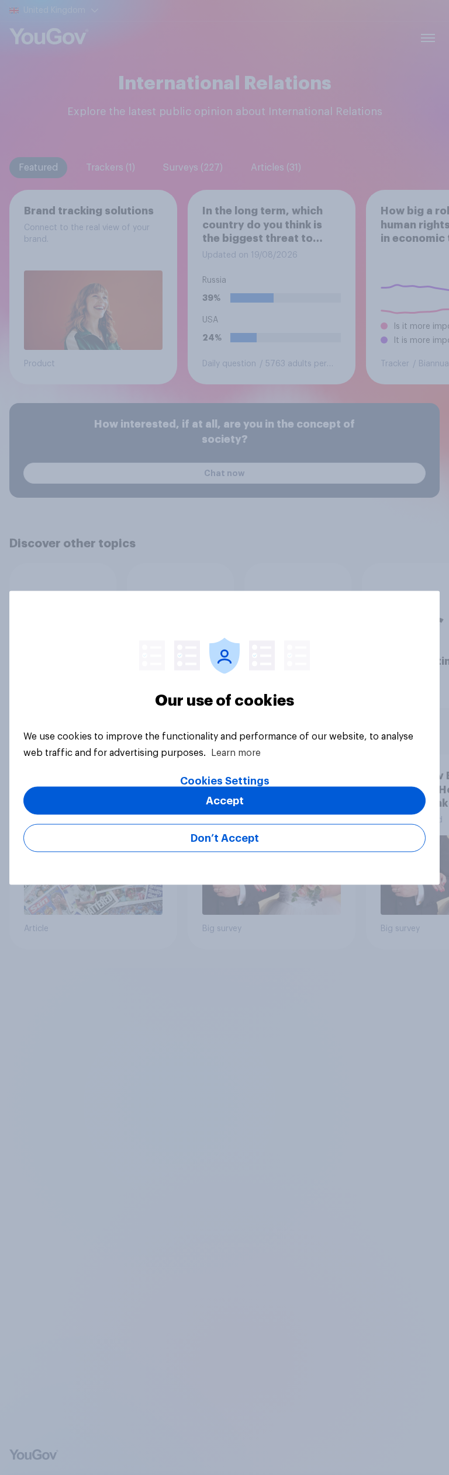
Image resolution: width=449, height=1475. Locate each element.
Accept (225, 800)
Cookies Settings (225, 780)
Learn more (236, 752)
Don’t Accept (225, 837)
